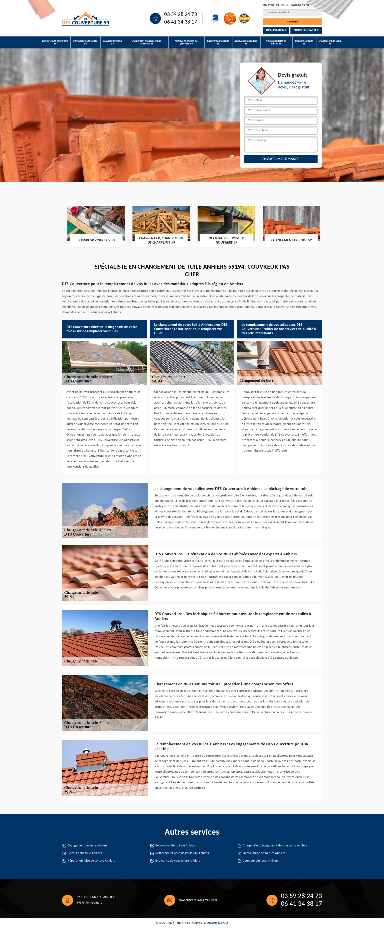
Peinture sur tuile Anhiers (85, 853)
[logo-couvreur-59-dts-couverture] (86, 18)
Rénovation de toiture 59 (245, 42)
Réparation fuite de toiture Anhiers (91, 860)
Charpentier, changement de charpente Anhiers (275, 845)
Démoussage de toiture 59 (85, 42)
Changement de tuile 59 (218, 42)
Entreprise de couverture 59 (55, 42)
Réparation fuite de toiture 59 (276, 42)
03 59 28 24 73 (180, 14)
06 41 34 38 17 (180, 22)
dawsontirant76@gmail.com (198, 900)
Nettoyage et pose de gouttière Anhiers (182, 853)
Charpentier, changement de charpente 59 (146, 42)
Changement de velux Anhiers (88, 845)
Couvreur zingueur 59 (112, 42)
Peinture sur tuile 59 (304, 42)
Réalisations (276, 30)
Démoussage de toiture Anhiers (264, 853)
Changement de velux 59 (329, 42)
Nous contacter (306, 30)
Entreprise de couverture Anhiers (177, 860)
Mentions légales (216, 923)
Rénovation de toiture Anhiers (175, 845)
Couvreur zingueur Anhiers (261, 860)
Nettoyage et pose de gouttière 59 (186, 42)
